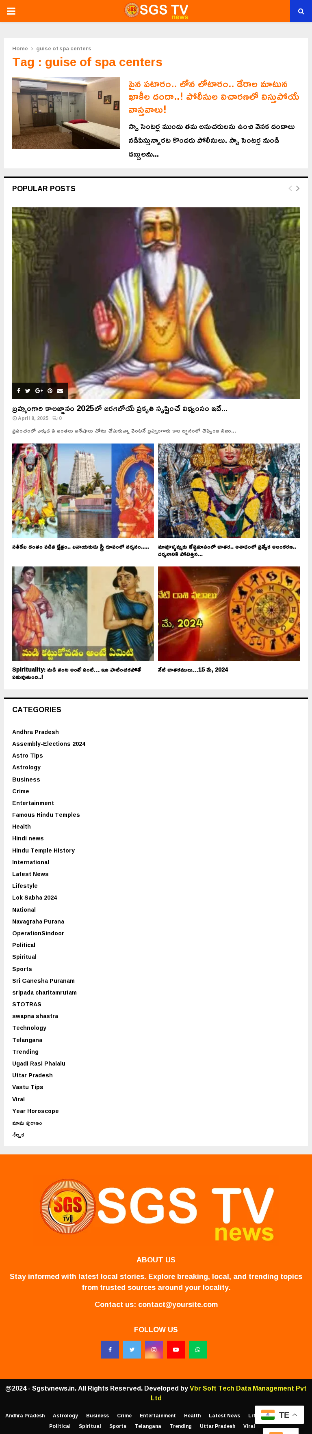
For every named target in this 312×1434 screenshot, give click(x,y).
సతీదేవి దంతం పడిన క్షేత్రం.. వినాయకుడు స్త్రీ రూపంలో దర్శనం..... (80, 546)
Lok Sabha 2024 (34, 897)
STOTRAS (26, 1004)
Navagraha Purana (38, 921)
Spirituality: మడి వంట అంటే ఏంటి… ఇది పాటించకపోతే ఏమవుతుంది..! (76, 673)
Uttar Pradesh (32, 1075)
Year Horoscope (35, 1110)
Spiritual (24, 956)
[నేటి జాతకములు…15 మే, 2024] (229, 613)
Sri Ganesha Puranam (43, 980)
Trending (25, 1051)
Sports (22, 968)
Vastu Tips (27, 1086)
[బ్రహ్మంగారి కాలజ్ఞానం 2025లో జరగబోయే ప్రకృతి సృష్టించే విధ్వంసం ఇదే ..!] (156, 303)
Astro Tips (27, 755)
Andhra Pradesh (35, 731)
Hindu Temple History (43, 850)
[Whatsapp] (198, 1350)
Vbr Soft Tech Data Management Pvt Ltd (229, 1393)
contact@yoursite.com (178, 1304)
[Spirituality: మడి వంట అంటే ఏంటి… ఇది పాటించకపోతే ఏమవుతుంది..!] (83, 613)
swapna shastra (35, 1015)
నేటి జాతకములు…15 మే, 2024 (193, 669)
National (24, 909)
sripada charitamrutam (44, 992)
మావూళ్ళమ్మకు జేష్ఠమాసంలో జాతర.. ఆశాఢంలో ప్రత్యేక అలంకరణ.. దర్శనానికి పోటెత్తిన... (227, 550)
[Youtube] (176, 1350)
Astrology (26, 767)
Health (21, 826)
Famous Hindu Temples (46, 814)
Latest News (30, 873)
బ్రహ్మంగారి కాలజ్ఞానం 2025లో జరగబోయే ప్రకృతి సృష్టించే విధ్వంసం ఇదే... (120, 408)
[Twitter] (132, 1350)
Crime (20, 791)
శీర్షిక (18, 1134)
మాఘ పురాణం (27, 1122)
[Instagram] (154, 1350)
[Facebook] (110, 1350)
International (30, 862)
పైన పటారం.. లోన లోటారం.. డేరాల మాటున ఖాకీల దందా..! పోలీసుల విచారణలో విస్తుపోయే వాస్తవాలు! (213, 96)
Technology (29, 1027)
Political (23, 944)
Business (26, 779)
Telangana (27, 1039)
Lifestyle (25, 885)
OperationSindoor (38, 933)
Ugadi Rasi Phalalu (38, 1063)
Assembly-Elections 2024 (48, 743)
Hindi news (28, 838)
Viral (18, 1099)
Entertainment (33, 802)
